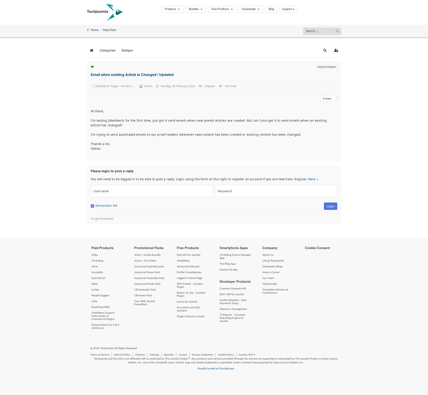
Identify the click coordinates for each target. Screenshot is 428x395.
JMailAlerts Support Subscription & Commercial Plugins (103, 315)
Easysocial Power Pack (147, 283)
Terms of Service (99, 354)
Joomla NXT (246, 354)
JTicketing (97, 260)
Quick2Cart (98, 278)
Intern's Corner (271, 272)
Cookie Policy (226, 354)
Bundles (194, 9)
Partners (140, 354)
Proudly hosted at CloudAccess (216, 368)
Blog (271, 9)
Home (95, 30)
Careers (183, 354)
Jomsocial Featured (188, 266)
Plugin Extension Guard (190, 316)
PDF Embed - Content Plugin (190, 285)
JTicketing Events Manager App (235, 256)
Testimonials (269, 283)
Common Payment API (233, 288)
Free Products (221, 9)
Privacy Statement (202, 354)
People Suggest (100, 295)
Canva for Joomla (187, 301)
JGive (94, 266)
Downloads (249, 9)
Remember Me (106, 206)
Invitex (95, 289)
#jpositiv (169, 354)
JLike (94, 301)
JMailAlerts (183, 260)
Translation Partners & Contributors (275, 291)
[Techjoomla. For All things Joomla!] (105, 13)
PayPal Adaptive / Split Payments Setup (233, 302)
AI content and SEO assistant (188, 309)
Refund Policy (122, 354)
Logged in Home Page (189, 278)
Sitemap (154, 354)
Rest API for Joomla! (188, 255)
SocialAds (97, 272)
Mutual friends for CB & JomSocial (105, 326)
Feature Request (326, 66)
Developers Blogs (272, 266)
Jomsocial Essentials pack (149, 266)
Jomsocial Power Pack (147, 272)
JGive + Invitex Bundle (147, 255)
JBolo (94, 283)
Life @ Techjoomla (273, 260)
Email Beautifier (100, 307)
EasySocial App (229, 269)
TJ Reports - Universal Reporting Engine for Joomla (232, 317)
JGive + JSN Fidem (145, 260)
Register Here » (306, 179)
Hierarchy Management (233, 309)
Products (171, 9)
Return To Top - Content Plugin (191, 294)
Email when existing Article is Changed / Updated (132, 74)
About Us (268, 255)
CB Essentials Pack (145, 289)
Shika (94, 255)
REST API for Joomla (232, 294)
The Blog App (228, 263)
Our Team (268, 278)
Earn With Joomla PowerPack (144, 303)
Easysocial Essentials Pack (149, 278)
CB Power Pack (143, 295)
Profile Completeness (189, 272)
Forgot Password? (102, 218)
